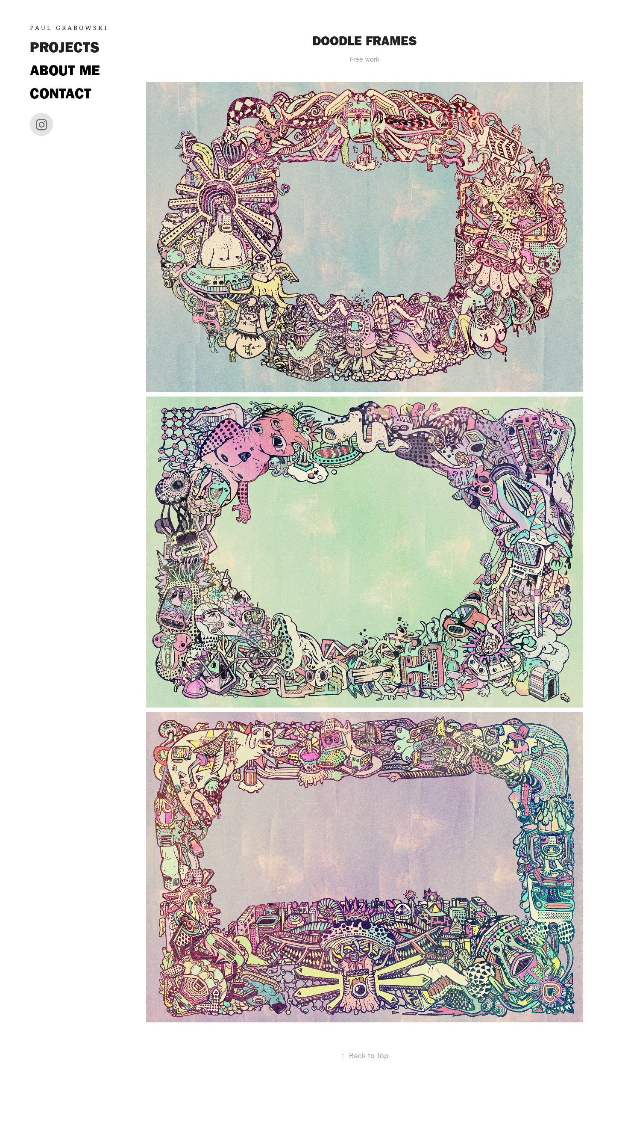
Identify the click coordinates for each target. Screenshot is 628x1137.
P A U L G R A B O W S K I (68, 28)
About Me (65, 70)
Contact (60, 93)
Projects (65, 47)
